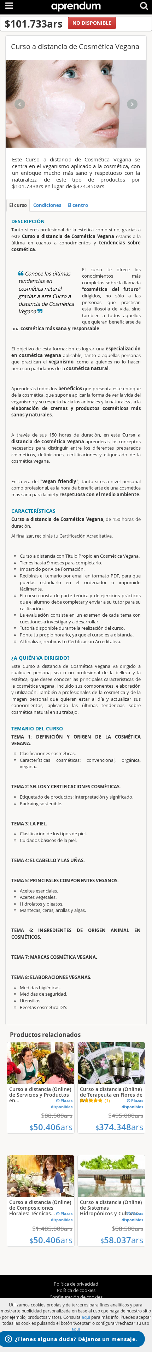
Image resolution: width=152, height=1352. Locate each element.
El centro (78, 205)
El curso (18, 205)
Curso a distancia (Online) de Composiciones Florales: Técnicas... (40, 1208)
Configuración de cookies (76, 1297)
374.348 (119, 1127)
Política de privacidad (76, 1284)
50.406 (51, 1127)
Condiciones (47, 205)
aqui (86, 1317)
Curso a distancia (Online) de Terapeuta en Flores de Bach (111, 1095)
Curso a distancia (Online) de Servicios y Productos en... (40, 1095)
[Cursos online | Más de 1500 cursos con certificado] (76, 5)
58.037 (121, 1240)
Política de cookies (76, 1290)
